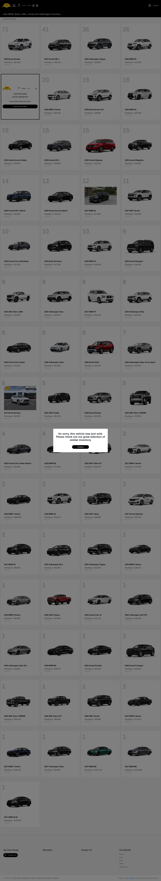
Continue (80, 447)
